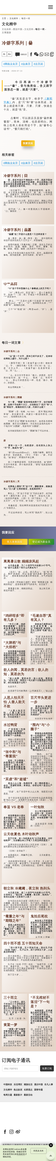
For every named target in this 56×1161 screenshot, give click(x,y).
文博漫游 (6, 32)
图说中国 (17, 29)
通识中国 (38, 1084)
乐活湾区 (18, 1084)
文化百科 (28, 29)
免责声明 (47, 1145)
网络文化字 (11, 63)
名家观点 (28, 1090)
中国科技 (7, 1084)
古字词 (39, 63)
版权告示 (19, 1145)
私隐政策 (21, 1154)
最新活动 (28, 1095)
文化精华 (13, 18)
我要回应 (28, 143)
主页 (4, 18)
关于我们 (7, 1145)
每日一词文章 (11, 342)
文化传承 (6, 29)
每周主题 (7, 1095)
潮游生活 (28, 1084)
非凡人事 (48, 1084)
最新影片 (18, 1095)
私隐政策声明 (33, 1145)
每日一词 (25, 18)
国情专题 (38, 1090)
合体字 (26, 63)
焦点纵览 (18, 1090)
